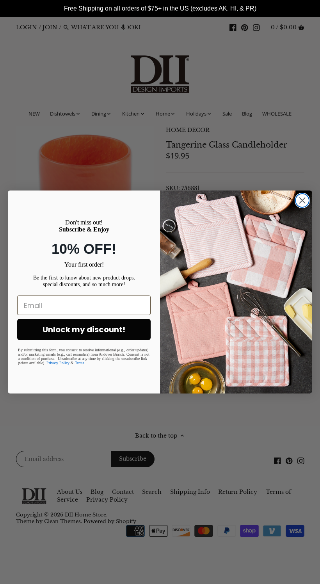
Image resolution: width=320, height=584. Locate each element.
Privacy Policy (57, 363)
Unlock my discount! (84, 329)
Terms (79, 363)
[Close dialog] (302, 200)
